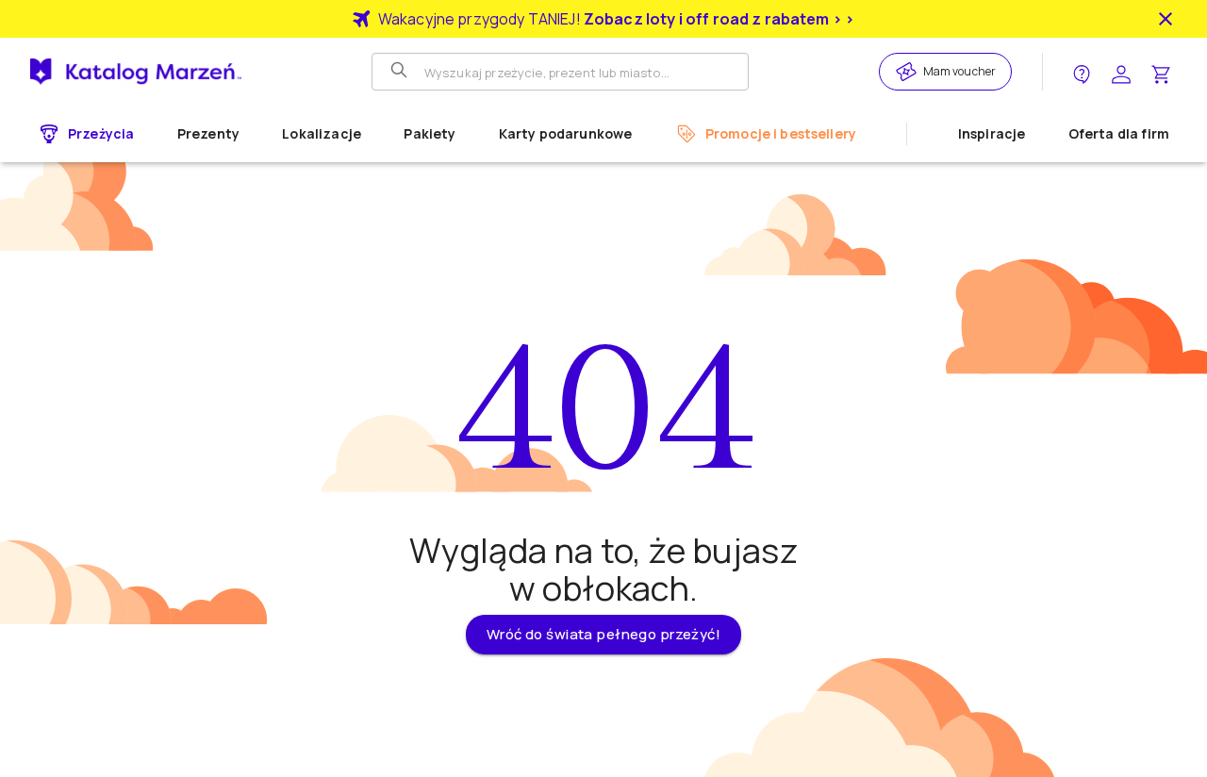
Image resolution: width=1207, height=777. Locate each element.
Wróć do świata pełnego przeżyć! (603, 634)
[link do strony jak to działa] (1082, 72)
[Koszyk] (1161, 72)
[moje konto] (1121, 72)
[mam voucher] (909, 71)
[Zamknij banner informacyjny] (1165, 19)
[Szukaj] (401, 72)
